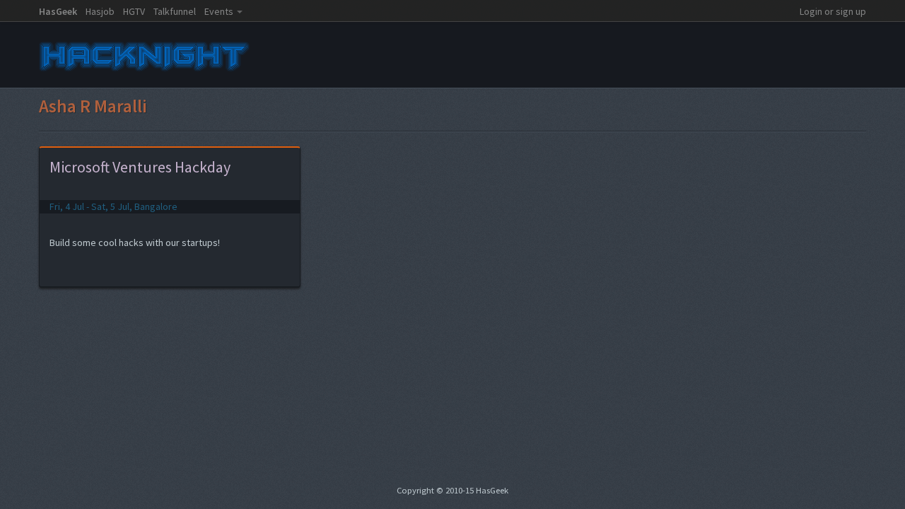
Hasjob (100, 11)
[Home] (145, 73)
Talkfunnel (174, 11)
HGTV (134, 11)
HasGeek (58, 11)
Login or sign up (833, 11)
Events (218, 11)
